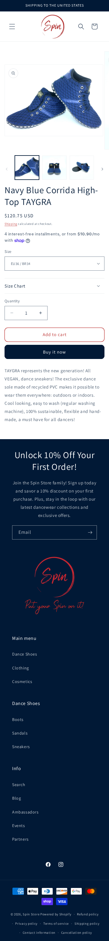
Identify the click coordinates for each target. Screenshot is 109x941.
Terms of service (56, 923)
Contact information (39, 932)
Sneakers (21, 746)
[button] (12, 26)
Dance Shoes (24, 654)
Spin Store (31, 914)
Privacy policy (26, 923)
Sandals (20, 733)
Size (8, 251)
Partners (20, 839)
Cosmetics (22, 681)
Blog (16, 798)
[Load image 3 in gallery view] (82, 168)
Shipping (11, 224)
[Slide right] (102, 169)
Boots (18, 719)
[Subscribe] (90, 532)
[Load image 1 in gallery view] (27, 168)
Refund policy (87, 914)
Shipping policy (87, 923)
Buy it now (54, 352)
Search (18, 784)
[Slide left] (6, 169)
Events (18, 825)
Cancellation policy (76, 932)
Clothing (20, 668)
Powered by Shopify (55, 914)
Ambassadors (25, 812)
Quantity (12, 301)
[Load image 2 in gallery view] (54, 168)
